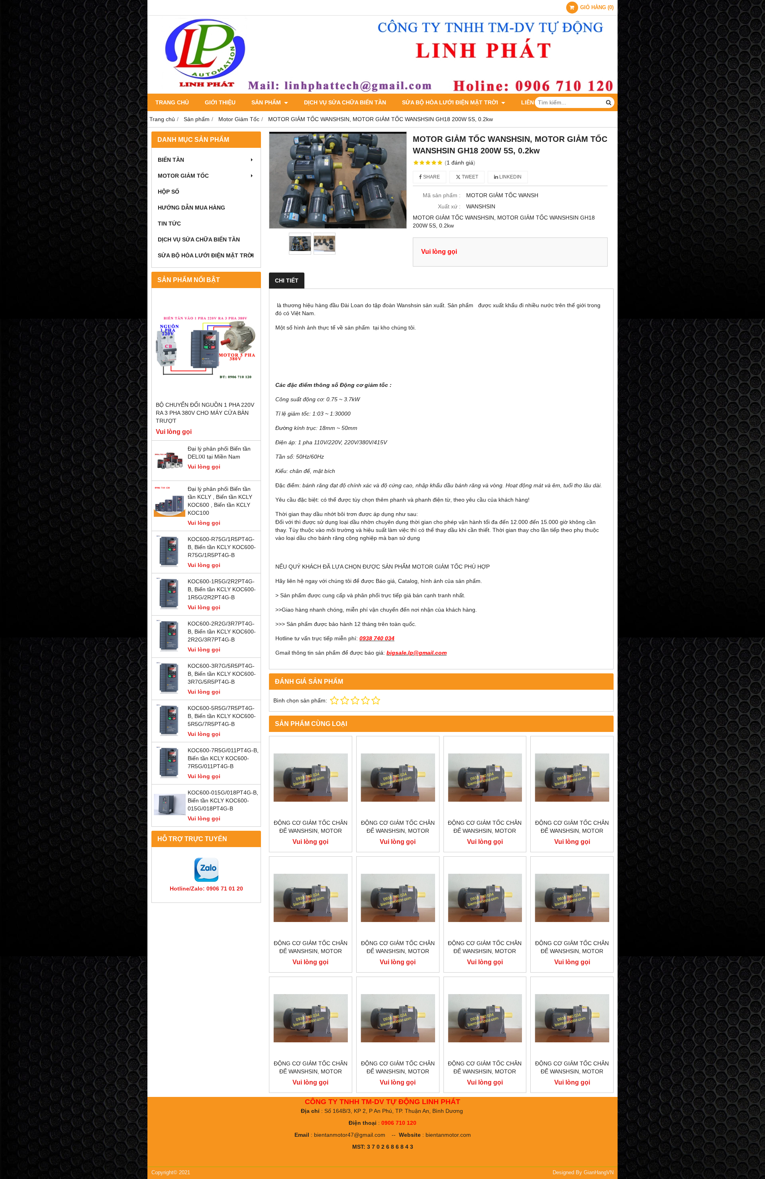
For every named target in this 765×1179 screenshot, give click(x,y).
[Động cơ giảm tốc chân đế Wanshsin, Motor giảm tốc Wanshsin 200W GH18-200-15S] (485, 1018)
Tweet (469, 177)
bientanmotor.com (448, 1135)
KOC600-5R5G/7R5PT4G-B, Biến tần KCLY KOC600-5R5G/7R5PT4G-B (222, 716)
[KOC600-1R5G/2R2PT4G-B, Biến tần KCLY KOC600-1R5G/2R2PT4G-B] (170, 607)
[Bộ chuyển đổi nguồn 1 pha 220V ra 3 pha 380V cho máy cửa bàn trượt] (206, 346)
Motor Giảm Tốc (183, 176)
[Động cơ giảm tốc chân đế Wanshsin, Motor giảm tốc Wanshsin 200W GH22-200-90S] (572, 777)
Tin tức (169, 223)
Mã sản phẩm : (442, 195)
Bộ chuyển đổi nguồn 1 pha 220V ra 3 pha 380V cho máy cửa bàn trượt (205, 413)
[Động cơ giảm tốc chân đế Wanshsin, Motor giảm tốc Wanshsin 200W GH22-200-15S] (310, 1018)
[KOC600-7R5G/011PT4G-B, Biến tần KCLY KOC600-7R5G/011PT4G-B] (170, 776)
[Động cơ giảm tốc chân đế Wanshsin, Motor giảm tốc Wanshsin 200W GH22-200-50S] (310, 898)
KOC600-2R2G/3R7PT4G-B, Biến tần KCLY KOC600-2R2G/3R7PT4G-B (222, 631)
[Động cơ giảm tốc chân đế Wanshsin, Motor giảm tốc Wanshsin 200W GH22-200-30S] (485, 898)
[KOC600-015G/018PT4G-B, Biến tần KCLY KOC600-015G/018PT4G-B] (170, 818)
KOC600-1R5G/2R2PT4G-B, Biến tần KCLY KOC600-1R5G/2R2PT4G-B (222, 589)
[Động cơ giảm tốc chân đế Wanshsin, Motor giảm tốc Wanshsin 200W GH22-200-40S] (398, 898)
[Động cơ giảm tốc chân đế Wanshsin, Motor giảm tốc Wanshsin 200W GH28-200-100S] (485, 777)
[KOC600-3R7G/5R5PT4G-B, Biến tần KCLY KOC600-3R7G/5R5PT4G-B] (170, 692)
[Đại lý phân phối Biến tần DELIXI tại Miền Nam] (170, 474)
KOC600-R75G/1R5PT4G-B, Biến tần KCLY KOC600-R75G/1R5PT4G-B (222, 547)
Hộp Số (168, 191)
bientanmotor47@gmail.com (349, 1135)
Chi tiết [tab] (286, 280)
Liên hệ (532, 102)
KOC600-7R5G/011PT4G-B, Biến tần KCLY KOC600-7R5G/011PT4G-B (223, 758)
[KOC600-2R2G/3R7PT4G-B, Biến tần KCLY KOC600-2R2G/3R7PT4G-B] (170, 649)
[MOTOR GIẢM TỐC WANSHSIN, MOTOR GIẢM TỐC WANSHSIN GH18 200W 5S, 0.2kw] (337, 180)
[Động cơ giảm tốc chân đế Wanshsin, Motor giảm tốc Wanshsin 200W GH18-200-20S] (398, 1018)
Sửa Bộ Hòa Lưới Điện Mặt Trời (451, 102)
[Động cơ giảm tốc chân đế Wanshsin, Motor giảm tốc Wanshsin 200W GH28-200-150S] (310, 777)
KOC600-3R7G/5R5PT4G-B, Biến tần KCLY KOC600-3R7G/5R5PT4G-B (222, 674)
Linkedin (510, 177)
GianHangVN (599, 1172)
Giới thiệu (220, 102)
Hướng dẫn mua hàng (191, 207)
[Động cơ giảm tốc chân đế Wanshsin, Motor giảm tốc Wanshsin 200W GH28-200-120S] (398, 777)
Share (431, 177)
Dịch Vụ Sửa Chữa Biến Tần (345, 102)
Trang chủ (172, 102)
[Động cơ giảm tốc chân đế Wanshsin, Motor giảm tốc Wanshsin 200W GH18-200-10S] (572, 1018)
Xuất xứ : (449, 206)
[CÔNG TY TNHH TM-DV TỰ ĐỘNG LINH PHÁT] (382, 91)
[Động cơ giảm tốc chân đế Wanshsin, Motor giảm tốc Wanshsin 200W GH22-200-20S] (572, 898)
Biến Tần (171, 160)
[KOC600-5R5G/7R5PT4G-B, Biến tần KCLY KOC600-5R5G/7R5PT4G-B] (170, 734)
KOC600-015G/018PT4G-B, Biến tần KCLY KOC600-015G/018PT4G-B (223, 800)
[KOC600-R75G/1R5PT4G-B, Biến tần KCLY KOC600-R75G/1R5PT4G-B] (170, 565)
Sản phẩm (266, 102)
